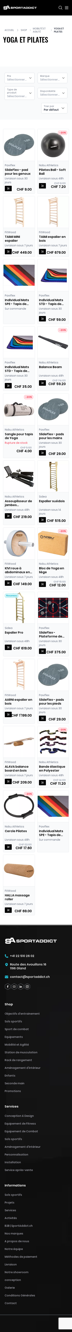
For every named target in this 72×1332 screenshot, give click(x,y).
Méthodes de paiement (21, 1257)
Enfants (10, 1076)
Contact (11, 1303)
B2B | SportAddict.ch (19, 1226)
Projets (9, 1202)
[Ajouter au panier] (8, 188)
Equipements (14, 1037)
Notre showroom (16, 1272)
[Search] (60, 7)
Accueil (9, 30)
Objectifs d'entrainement (22, 1014)
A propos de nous (17, 1241)
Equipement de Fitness (20, 1124)
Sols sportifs (13, 1021)
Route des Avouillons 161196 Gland (28, 966)
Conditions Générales (20, 1295)
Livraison (11, 1264)
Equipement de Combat (21, 1131)
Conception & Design (19, 1116)
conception (13, 1280)
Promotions (13, 1091)
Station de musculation (21, 1052)
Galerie (10, 1288)
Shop (24, 30)
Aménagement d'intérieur (23, 1068)
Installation (13, 1162)
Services (10, 1210)
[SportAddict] (20, 7)
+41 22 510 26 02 (22, 956)
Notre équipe (14, 1249)
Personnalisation (16, 1154)
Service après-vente (19, 1170)
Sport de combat (17, 1029)
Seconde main (14, 1083)
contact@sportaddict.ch (30, 977)
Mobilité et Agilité (39, 30)
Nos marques (14, 1233)
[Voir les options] (8, 251)
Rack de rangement (18, 1060)
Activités (11, 1218)
